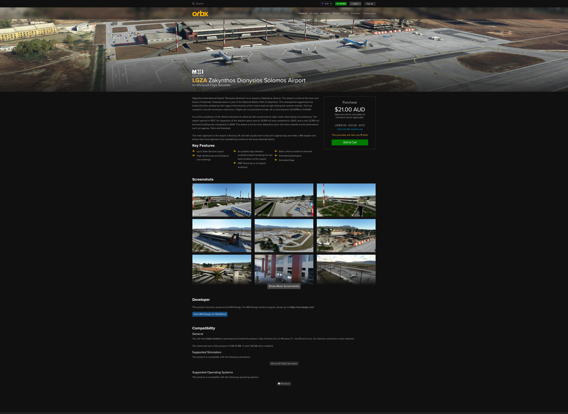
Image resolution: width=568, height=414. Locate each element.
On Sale (313, 13)
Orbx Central (213, 338)
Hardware (325, 13)
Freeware (355, 13)
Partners (337, 13)
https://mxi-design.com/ (302, 307)
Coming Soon (369, 13)
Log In (355, 4)
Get (341, 4)
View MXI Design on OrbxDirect (209, 314)
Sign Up (370, 4)
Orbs (346, 13)
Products (303, 13)
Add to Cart (350, 142)
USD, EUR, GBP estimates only (350, 129)
